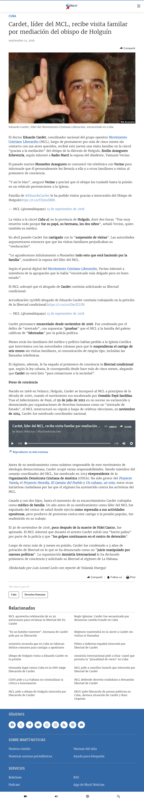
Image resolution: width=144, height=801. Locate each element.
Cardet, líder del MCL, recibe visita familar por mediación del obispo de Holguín (71, 426)
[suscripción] (81, 724)
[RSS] (64, 724)
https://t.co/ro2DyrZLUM (66, 304)
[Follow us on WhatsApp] (46, 724)
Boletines (15, 777)
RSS (76, 777)
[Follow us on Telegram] (29, 724)
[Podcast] (87, 796)
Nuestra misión (19, 749)
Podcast (14, 784)
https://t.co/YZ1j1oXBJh (37, 200)
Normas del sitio (85, 749)
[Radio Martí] (56, 796)
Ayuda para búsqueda (89, 756)
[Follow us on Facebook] (12, 724)
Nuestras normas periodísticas (30, 756)
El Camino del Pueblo (66, 483)
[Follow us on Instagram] (55, 724)
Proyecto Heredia (36, 483)
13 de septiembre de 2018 (65, 209)
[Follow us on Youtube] (38, 724)
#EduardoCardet (37, 195)
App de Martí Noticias (89, 784)
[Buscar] (118, 796)
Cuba (12, 16)
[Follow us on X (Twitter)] (20, 724)
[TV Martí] (25, 796)
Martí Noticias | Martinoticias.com (38, 431)
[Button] (127, 48)
